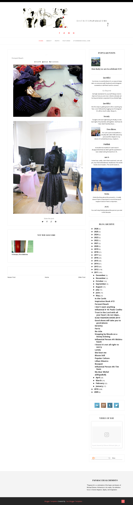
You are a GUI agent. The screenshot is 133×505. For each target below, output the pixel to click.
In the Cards (100, 298)
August (99, 287)
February (100, 383)
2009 (96, 392)
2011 (96, 272)
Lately (98, 350)
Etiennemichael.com (81, 41)
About (49, 41)
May (98, 295)
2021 (96, 243)
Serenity (99, 325)
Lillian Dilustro (101, 361)
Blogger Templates (50, 501)
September (101, 284)
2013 (96, 266)
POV (107, 207)
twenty (107, 116)
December (101, 275)
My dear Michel (102, 372)
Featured (66, 41)
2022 (96, 240)
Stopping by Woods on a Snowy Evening (106, 335)
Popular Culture (102, 358)
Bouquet (99, 364)
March (99, 380)
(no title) (106, 77)
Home (41, 41)
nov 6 (107, 157)
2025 (96, 231)
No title (98, 331)
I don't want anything (105, 307)
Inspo (57, 41)
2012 (96, 269)
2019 (96, 249)
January (99, 386)
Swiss (106, 194)
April (98, 377)
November (101, 278)
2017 (96, 255)
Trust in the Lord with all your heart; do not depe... (107, 313)
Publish (106, 144)
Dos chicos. (111, 129)
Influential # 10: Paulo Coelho (108, 309)
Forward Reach (102, 304)
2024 (96, 234)
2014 (96, 263)
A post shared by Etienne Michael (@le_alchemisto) (109, 445)
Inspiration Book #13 (104, 301)
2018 (96, 252)
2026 (96, 228)
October (100, 281)
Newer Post (11, 277)
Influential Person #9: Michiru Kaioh (108, 340)
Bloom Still (100, 355)
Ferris (97, 328)
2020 (96, 246)
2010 (96, 389)
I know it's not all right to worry (107, 345)
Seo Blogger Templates (74, 501)
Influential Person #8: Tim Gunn (107, 367)
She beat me (100, 352)
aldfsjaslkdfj (100, 374)
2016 (96, 257)
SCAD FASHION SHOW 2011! (107, 317)
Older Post (81, 277)
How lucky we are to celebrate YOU (107, 69)
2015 (96, 260)
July (98, 289)
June (98, 292)
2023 (96, 237)
